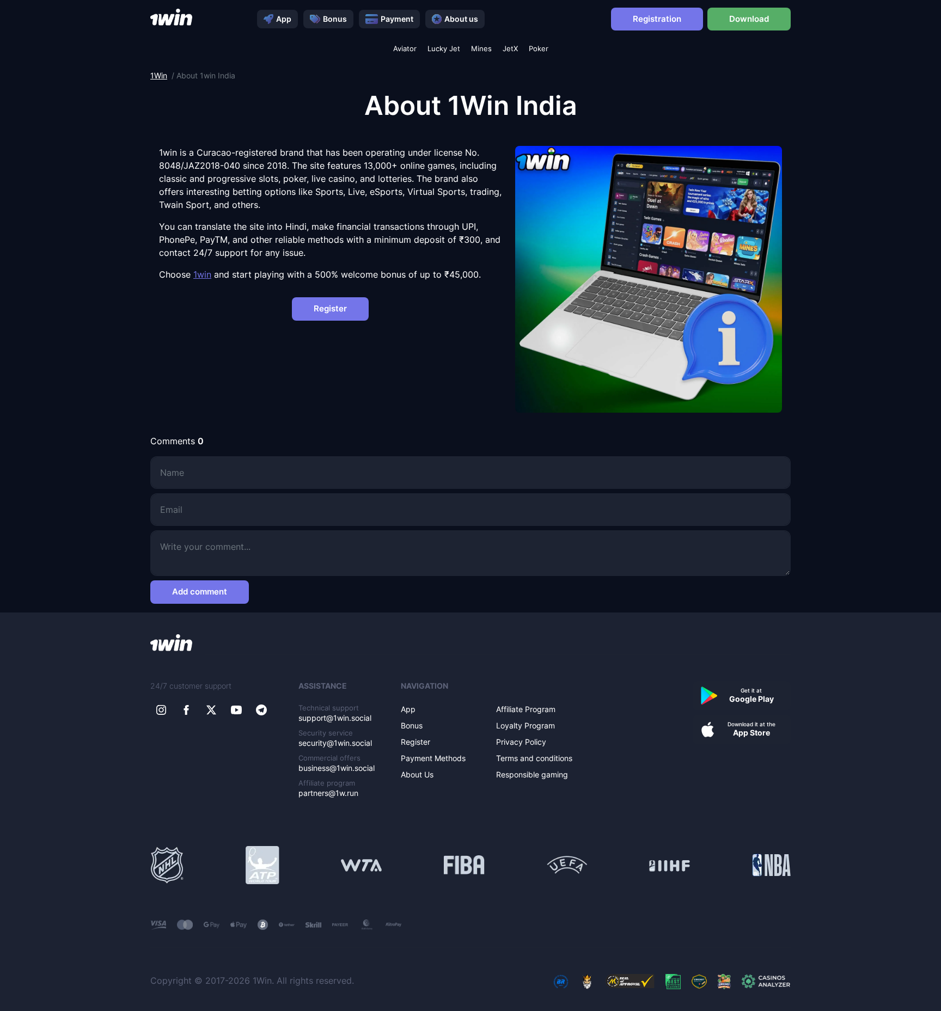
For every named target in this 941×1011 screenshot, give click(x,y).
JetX (510, 49)
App (283, 18)
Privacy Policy (521, 741)
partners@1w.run (328, 793)
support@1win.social (334, 717)
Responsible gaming (532, 774)
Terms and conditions (534, 758)
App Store (751, 729)
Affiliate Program (525, 709)
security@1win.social (335, 742)
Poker (538, 49)
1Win (158, 75)
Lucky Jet (443, 49)
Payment (397, 18)
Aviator (405, 49)
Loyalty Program (525, 725)
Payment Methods (433, 758)
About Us (417, 774)
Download (749, 19)
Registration (657, 19)
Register (330, 308)
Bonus (335, 18)
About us (461, 18)
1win (202, 274)
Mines (481, 49)
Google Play (751, 695)
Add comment (199, 591)
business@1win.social (336, 768)
